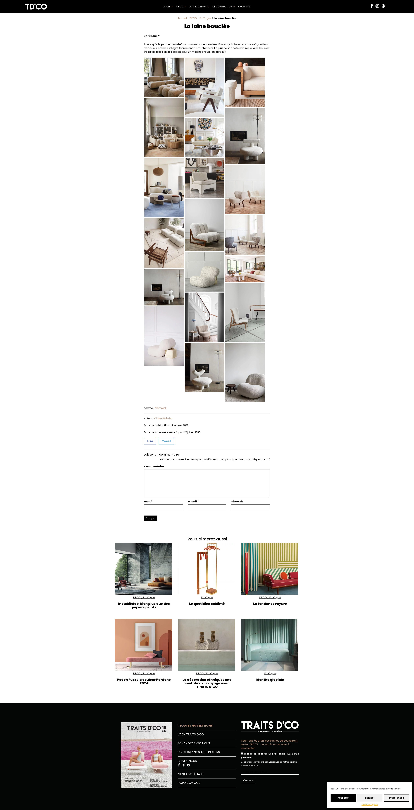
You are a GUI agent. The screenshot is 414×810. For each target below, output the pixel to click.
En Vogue (205, 18)
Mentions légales (370, 804)
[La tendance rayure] (270, 569)
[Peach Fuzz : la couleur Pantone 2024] (144, 645)
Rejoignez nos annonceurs (199, 752)
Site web (237, 501)
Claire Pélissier (163, 418)
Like (150, 441)
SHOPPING (244, 6)
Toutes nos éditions (196, 725)
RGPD (182, 783)
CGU (197, 783)
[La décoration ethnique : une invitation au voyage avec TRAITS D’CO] (207, 645)
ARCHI (167, 6)
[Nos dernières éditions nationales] (144, 754)
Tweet (166, 441)
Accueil (182, 18)
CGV (189, 783)
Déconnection (222, 6)
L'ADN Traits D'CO (191, 734)
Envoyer (150, 518)
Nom (148, 501)
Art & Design (198, 6)
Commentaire (154, 466)
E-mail (193, 501)
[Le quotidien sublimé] (207, 569)
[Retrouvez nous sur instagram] (377, 6)
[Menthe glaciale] (270, 645)
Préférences (396, 797)
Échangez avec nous (194, 743)
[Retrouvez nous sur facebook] (371, 6)
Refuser (370, 797)
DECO (180, 6)
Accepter (343, 797)
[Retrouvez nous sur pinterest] (383, 6)
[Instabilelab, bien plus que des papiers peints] (144, 569)
